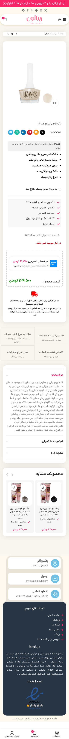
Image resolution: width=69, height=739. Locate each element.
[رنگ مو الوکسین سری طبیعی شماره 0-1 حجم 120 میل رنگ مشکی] (49, 494)
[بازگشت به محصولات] (12, 34)
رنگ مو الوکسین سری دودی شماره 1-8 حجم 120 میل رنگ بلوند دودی (20, 513)
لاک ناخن (18, 144)
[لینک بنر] (40, 3)
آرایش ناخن (47, 144)
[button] (43, 488)
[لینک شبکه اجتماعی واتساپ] (28, 10)
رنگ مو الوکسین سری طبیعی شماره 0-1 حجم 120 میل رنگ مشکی (49, 511)
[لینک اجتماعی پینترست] (36, 10)
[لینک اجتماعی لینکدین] (32, 10)
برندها (54, 34)
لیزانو (46, 34)
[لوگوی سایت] (34, 19)
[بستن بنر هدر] (4, 3)
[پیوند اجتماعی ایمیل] (41, 10)
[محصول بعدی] (8, 34)
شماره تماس (40, 591)
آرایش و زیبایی (32, 144)
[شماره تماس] (55, 594)
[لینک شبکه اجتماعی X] (45, 10)
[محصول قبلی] (16, 34)
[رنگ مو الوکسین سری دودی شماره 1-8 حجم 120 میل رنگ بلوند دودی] (20, 494)
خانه (61, 34)
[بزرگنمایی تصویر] (54, 103)
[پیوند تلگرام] (23, 10)
